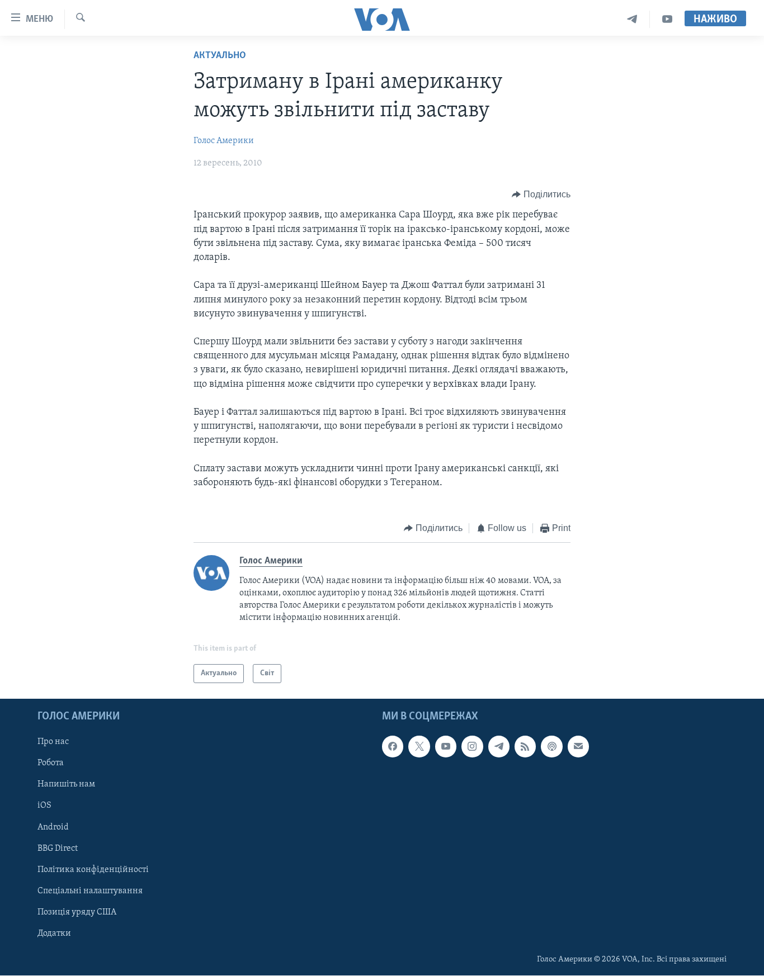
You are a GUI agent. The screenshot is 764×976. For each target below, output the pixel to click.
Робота (50, 763)
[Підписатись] (578, 746)
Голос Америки (224, 140)
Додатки (54, 933)
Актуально (220, 56)
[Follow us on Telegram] (499, 746)
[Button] (541, 194)
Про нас (53, 742)
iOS (44, 806)
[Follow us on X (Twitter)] (419, 746)
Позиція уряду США (76, 912)
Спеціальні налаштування (90, 891)
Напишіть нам (66, 784)
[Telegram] (632, 19)
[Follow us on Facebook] (392, 746)
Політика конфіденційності (93, 869)
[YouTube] (667, 19)
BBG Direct (57, 848)
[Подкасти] (551, 746)
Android (53, 827)
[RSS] (525, 746)
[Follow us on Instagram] (472, 746)
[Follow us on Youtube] (445, 746)
